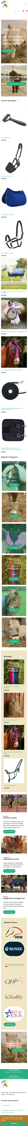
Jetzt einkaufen (8, 50)
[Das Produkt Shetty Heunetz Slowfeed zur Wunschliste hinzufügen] (22, 695)
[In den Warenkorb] (14, 120)
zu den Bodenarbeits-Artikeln (16, 84)
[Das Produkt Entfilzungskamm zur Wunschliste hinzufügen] (24, 106)
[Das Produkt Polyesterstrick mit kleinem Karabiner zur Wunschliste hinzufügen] (22, 662)
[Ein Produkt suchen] (15, 12)
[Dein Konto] (19, 12)
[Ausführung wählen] (14, 197)
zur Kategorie (14, 485)
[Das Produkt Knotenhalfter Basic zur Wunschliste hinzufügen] (22, 760)
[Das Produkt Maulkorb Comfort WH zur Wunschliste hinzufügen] (24, 145)
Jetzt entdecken (9, 831)
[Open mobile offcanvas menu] (26, 4)
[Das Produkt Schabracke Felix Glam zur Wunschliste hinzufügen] (24, 183)
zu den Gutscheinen (18, 1050)
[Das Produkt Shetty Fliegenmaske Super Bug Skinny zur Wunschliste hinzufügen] (24, 338)
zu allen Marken (10, 1024)
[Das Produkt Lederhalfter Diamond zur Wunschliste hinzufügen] (24, 222)
